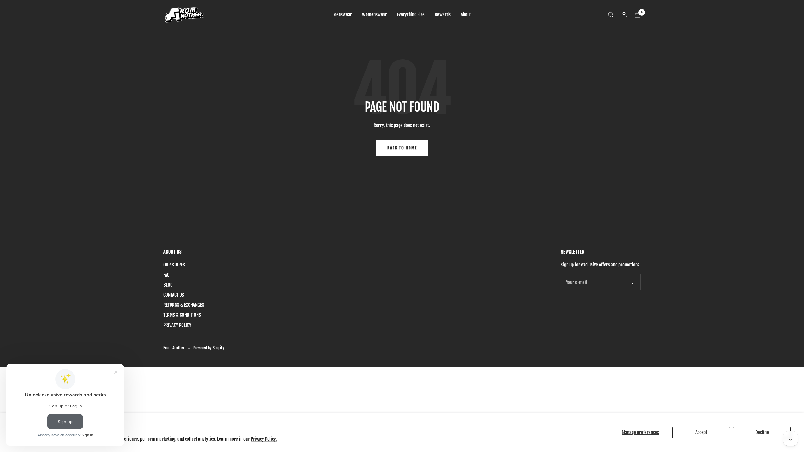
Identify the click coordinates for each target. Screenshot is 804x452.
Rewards (443, 15)
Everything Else (411, 15)
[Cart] (637, 15)
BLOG (168, 285)
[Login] (624, 14)
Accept (701, 432)
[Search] (611, 15)
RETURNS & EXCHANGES (183, 305)
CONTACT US (173, 295)
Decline (762, 432)
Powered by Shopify (208, 347)
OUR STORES (174, 265)
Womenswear (374, 15)
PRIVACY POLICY (177, 325)
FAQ (166, 275)
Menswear (342, 15)
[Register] (631, 282)
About (466, 15)
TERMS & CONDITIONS (182, 315)
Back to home (402, 147)
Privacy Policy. (264, 439)
